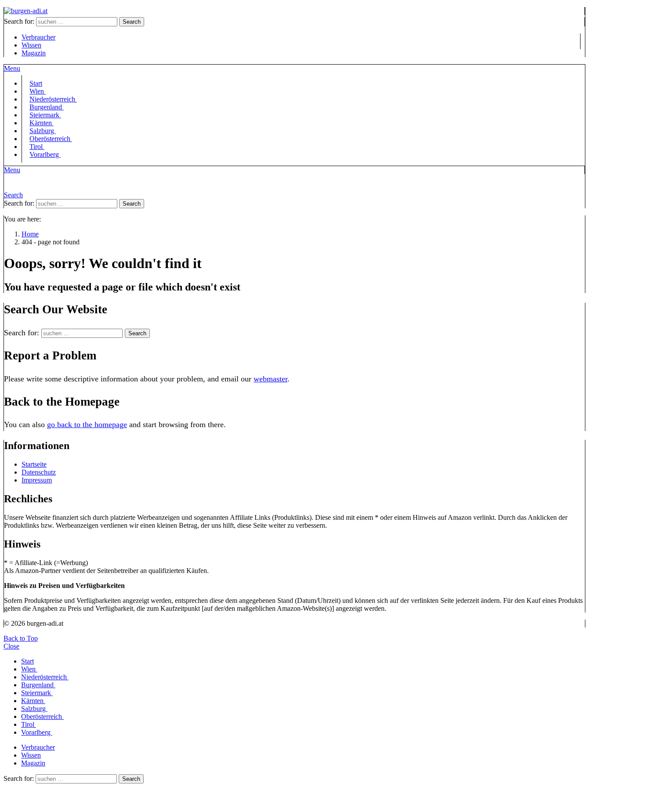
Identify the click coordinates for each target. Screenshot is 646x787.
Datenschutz (39, 472)
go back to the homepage (87, 424)
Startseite (34, 464)
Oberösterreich (50, 138)
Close (11, 646)
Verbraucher (38, 37)
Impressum (37, 480)
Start (27, 661)
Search (132, 21)
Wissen (31, 45)
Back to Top (21, 638)
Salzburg (34, 708)
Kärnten (33, 700)
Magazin (34, 53)
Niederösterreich (45, 677)
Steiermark (37, 692)
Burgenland (38, 685)
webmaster (270, 378)
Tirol (28, 724)
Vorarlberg (45, 154)
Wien (29, 669)
